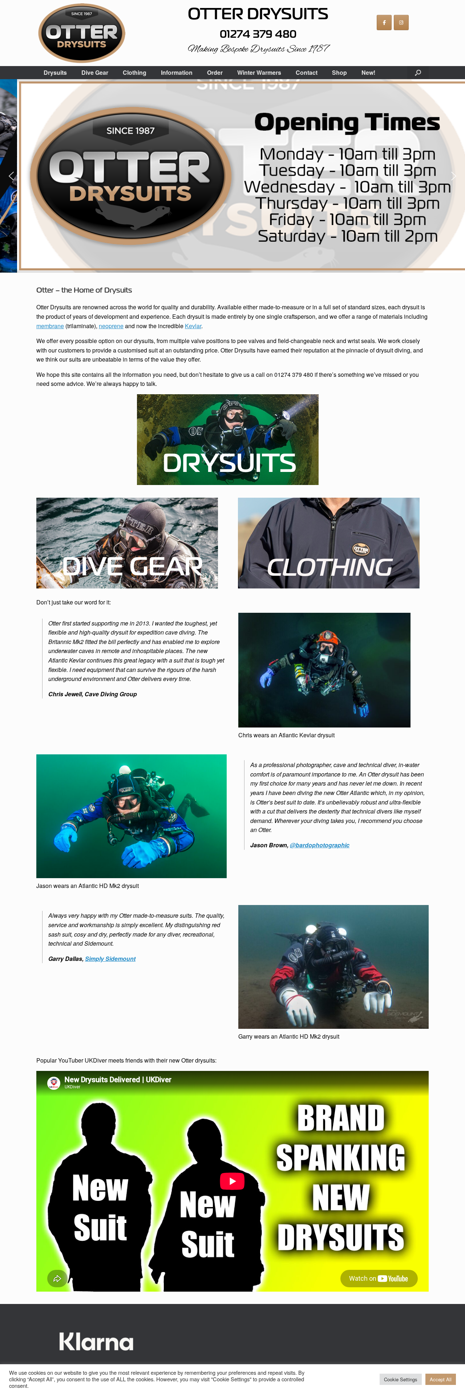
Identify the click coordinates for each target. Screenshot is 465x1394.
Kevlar (193, 326)
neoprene (111, 326)
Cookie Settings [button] (400, 1379)
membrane (50, 326)
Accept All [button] (441, 1379)
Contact (307, 72)
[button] (418, 72)
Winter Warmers (259, 72)
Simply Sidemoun (109, 958)
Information (177, 72)
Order (215, 72)
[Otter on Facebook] (384, 22)
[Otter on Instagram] (401, 22)
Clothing (134, 72)
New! (368, 72)
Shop (339, 72)
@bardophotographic (319, 845)
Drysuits (55, 72)
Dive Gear (94, 72)
